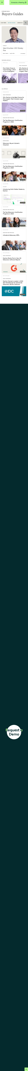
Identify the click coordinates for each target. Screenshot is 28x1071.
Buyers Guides (11, 22)
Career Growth (21, 22)
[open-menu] (26, 1069)
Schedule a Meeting (17, 2)
